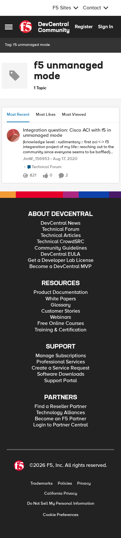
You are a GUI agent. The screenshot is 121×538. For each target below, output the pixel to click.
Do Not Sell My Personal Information (60, 503)
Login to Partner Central (60, 425)
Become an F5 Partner (60, 419)
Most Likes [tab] (45, 114)
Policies (65, 483)
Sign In (105, 26)
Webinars (60, 317)
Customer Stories (60, 311)
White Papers (60, 299)
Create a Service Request (60, 368)
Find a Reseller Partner (60, 407)
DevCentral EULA (60, 254)
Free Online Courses (60, 323)
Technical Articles (61, 235)
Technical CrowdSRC (60, 242)
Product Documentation (61, 292)
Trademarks (41, 483)
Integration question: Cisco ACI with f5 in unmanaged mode (67, 132)
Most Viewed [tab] (74, 114)
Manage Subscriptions (60, 356)
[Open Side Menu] (9, 27)
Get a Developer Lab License (61, 260)
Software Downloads (60, 374)
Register (84, 26)
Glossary (61, 305)
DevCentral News (60, 223)
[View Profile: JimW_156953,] (13, 135)
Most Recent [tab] (18, 114)
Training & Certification (60, 330)
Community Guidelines (61, 248)
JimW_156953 (36, 158)
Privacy (84, 483)
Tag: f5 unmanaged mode (27, 44)
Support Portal (60, 381)
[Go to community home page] (44, 27)
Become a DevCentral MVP (60, 267)
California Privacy (60, 493)
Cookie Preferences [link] (60, 514)
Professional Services (60, 362)
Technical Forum (60, 229)
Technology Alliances (60, 413)
